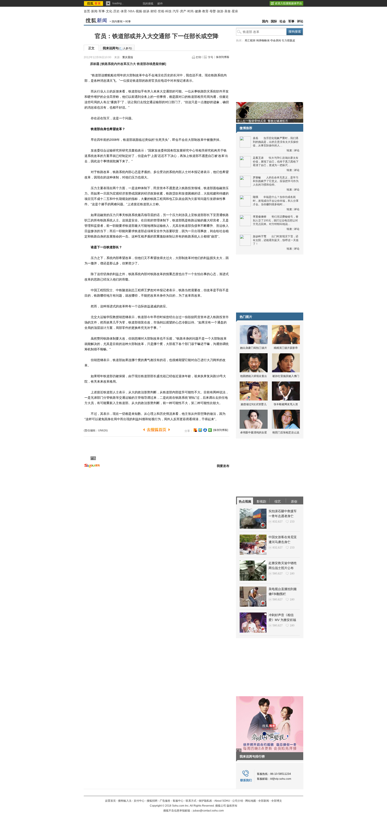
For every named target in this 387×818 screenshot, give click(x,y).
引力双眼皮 (288, 40)
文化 (109, 11)
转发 (289, 150)
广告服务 (165, 800)
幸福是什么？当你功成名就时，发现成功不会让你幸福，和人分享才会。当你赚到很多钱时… (276, 200)
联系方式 (191, 800)
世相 (161, 11)
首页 (87, 11)
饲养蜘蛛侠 (263, 40)
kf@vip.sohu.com (280, 778)
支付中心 (139, 800)
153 (292, 521)
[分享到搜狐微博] (195, 430)
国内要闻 (117, 21)
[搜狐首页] (94, 3)
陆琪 (255, 197)
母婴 (213, 11)
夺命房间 (275, 40)
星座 (235, 11)
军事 (102, 11)
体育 (124, 11)
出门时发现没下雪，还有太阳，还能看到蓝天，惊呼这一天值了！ (276, 240)
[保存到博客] (220, 430)
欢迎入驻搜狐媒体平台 (288, 3)
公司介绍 (237, 800)
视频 (139, 11)
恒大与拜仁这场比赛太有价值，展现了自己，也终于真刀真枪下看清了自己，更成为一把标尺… (276, 161)
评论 (300, 21)
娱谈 (146, 11)
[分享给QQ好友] (200, 430)
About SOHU (222, 800)
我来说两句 (117, 48)
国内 (265, 21)
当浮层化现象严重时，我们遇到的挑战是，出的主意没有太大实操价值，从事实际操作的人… (276, 142)
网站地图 (250, 800)
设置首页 (110, 800)
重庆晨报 (127, 57)
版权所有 (232, 805)
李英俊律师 (259, 216)
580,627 (278, 573)
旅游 (220, 11)
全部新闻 (263, 800)
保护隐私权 (205, 800)
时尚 (190, 11)
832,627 (278, 521)
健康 (198, 11)
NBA (131, 11)
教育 (205, 11)
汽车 (176, 11)
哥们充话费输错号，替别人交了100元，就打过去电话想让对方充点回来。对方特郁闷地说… (275, 220)
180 (292, 573)
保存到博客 (222, 57)
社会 (283, 21)
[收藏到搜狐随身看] (210, 430)
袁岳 (255, 138)
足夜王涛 (258, 157)
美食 (227, 11)
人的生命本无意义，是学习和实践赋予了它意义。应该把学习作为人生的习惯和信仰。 (276, 181)
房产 (183, 11)
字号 (210, 57)
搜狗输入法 (124, 800)
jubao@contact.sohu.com (208, 810)
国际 (274, 21)
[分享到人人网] (205, 430)
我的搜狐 (148, 3)
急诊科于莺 (259, 236)
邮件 (160, 3)
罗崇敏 (257, 177)
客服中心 (178, 800)
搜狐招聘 (152, 800)
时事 (128, 21)
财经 (153, 11)
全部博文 (276, 800)
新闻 (94, 11)
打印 (198, 57)
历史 (116, 11)
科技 (168, 11)
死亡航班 (250, 40)
